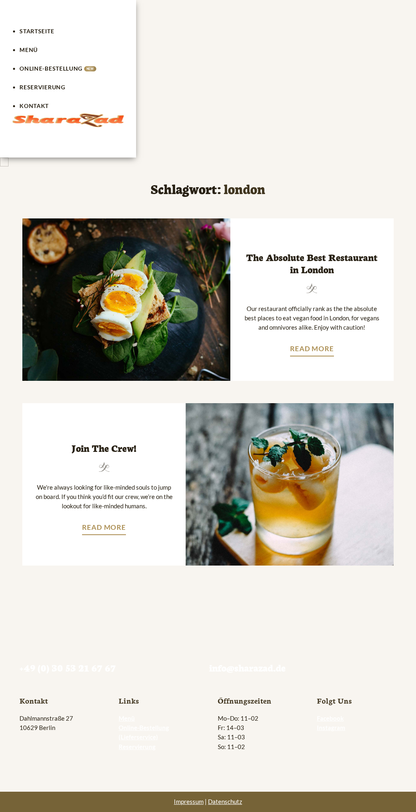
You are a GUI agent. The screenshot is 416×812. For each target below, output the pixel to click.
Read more (314, 350)
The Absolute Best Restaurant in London (311, 262)
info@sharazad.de (247, 667)
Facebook (330, 718)
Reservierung (42, 87)
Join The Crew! (104, 447)
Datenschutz (225, 801)
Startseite (37, 31)
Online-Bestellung (56, 68)
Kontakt (34, 105)
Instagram (331, 727)
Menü (29, 49)
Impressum (189, 801)
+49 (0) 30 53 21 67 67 (68, 667)
